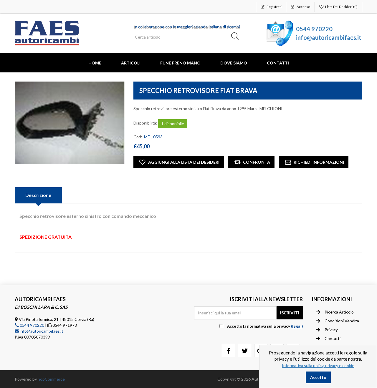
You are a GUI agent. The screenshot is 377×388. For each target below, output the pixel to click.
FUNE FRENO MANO (180, 62)
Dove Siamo (233, 62)
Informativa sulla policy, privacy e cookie (318, 365)
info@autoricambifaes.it (328, 37)
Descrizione (38, 195)
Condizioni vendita (342, 320)
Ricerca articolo (339, 311)
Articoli (130, 62)
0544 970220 (314, 28)
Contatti (278, 62)
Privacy (331, 329)
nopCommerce (51, 379)
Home (94, 62)
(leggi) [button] (297, 326)
